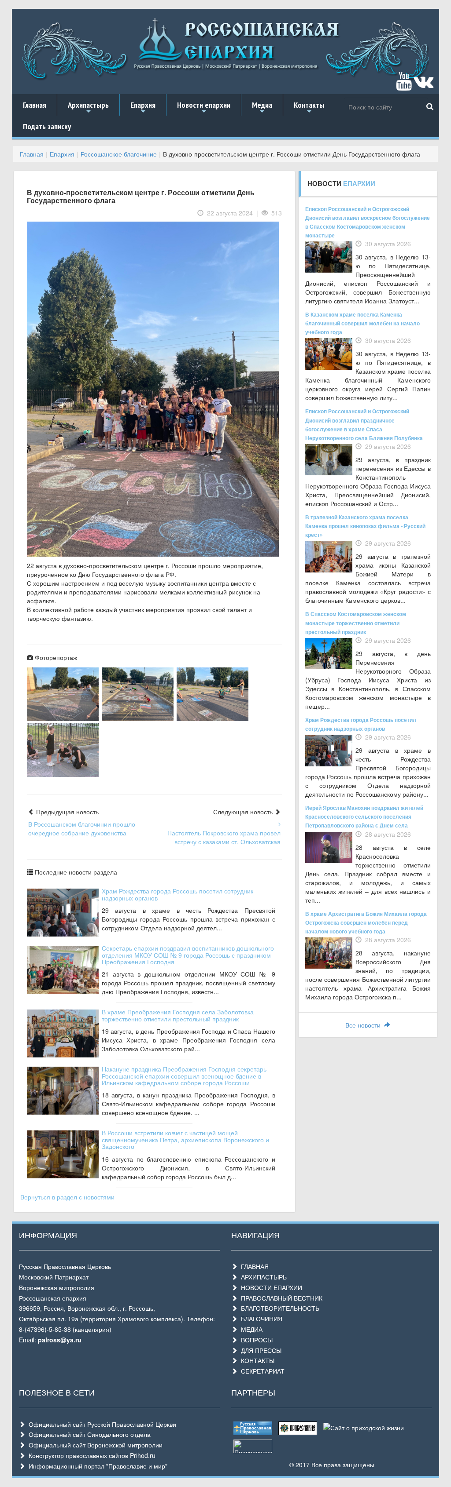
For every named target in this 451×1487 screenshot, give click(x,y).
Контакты (309, 108)
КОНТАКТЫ (255, 1360)
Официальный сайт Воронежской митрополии (94, 1444)
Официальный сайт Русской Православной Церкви (100, 1424)
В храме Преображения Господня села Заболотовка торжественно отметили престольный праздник (178, 1015)
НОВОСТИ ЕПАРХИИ (269, 1287)
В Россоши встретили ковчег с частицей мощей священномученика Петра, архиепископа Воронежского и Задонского (185, 1139)
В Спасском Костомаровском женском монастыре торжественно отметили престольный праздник (355, 622)
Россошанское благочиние (119, 153)
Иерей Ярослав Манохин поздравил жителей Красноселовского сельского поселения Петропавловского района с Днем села (364, 816)
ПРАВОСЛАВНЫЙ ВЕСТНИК (279, 1298)
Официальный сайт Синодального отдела (88, 1434)
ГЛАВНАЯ (253, 1266)
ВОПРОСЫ (255, 1339)
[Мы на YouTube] (404, 85)
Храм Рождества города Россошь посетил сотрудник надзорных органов (177, 894)
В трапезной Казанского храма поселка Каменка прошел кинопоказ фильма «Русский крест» (365, 526)
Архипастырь (88, 108)
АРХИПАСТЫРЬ (262, 1276)
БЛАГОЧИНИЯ (259, 1318)
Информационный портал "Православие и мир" (96, 1465)
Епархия (142, 108)
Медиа (262, 108)
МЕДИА (249, 1329)
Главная (34, 105)
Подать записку (47, 126)
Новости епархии (203, 108)
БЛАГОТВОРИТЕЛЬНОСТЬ (278, 1308)
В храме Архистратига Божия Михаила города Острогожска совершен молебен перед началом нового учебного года (366, 922)
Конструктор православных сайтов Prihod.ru (90, 1455)
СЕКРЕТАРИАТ (261, 1371)
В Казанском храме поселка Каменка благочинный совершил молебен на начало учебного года (362, 323)
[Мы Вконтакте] (423, 85)
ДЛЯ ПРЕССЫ (259, 1350)
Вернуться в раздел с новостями (67, 1196)
